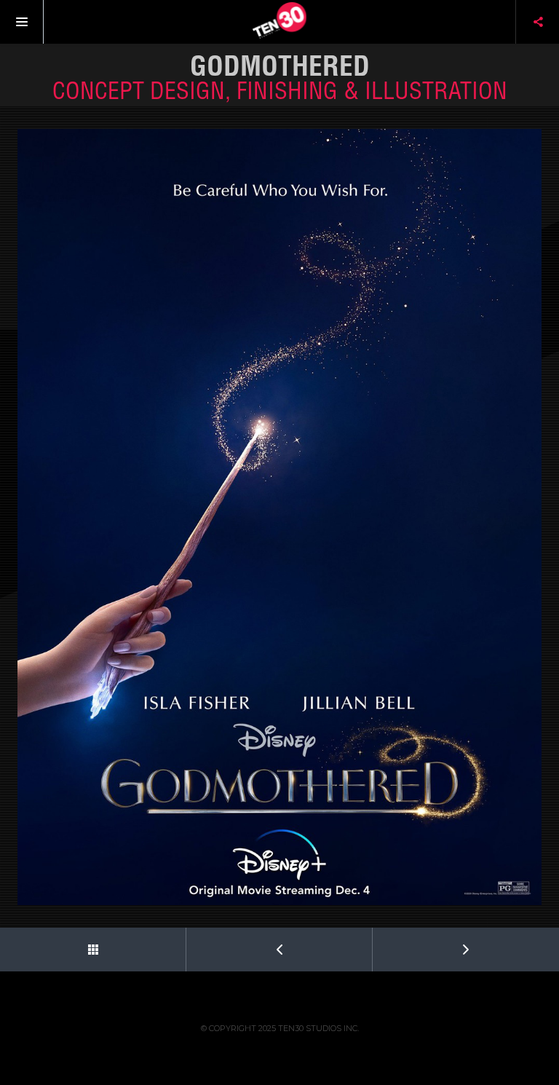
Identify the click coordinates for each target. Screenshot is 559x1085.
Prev (279, 949)
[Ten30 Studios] (279, 22)
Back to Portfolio (93, 949)
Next (466, 949)
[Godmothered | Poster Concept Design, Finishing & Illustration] (279, 517)
